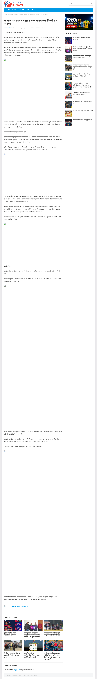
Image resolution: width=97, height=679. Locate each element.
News (8, 10)
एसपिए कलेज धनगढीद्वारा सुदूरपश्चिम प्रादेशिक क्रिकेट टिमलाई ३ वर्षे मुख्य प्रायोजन (32, 635)
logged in (17, 670)
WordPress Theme (24, 675)
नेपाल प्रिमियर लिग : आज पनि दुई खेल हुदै (82, 102)
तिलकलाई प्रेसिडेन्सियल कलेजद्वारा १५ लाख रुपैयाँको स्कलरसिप (82, 93)
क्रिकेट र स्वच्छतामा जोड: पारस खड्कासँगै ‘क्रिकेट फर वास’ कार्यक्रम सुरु (12, 655)
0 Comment (47, 28)
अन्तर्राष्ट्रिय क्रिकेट (13, 14)
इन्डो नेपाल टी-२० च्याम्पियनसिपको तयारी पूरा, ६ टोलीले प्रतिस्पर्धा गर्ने (32, 655)
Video (34, 10)
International (24, 10)
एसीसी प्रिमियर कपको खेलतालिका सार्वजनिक (10, 634)
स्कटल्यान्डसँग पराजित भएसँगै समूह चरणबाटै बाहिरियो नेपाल (52, 634)
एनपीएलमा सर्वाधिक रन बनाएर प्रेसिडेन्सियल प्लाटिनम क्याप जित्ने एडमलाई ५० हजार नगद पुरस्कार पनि (52, 656)
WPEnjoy (34, 675)
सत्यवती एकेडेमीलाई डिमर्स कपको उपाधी (83, 111)
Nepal (14, 10)
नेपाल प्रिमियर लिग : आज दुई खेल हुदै (82, 120)
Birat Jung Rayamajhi (19, 28)
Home (5, 14)
